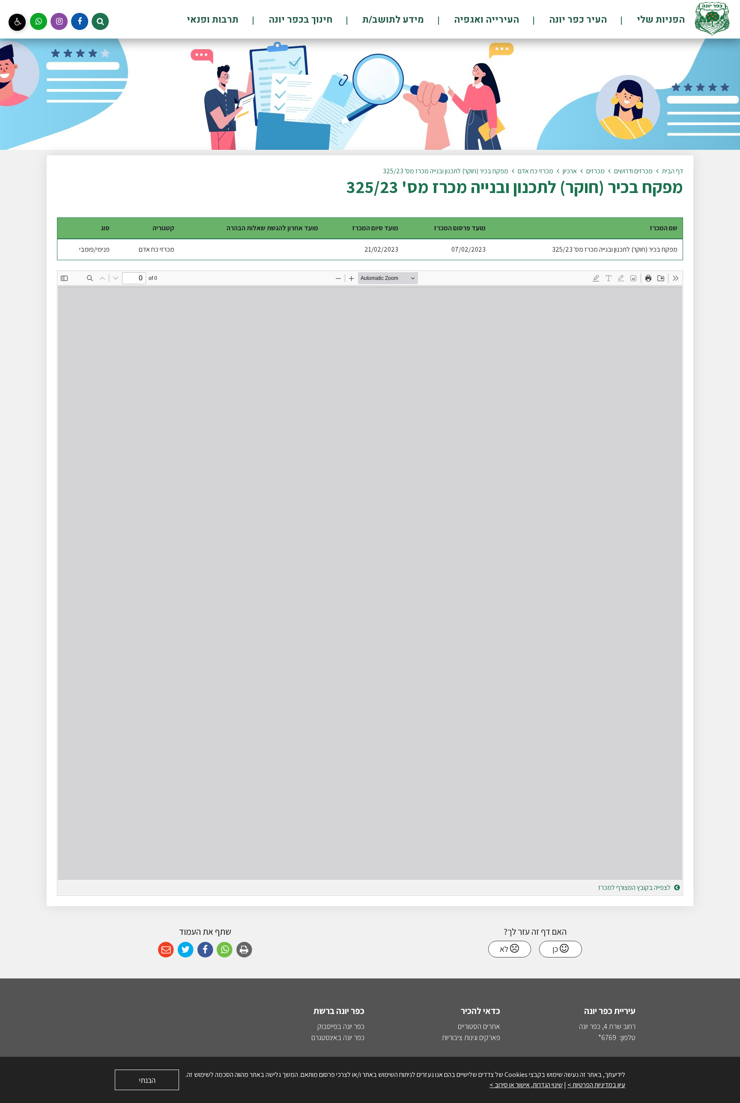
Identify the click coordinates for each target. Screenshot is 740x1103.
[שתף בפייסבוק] (205, 950)
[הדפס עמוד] (244, 950)
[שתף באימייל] (166, 950)
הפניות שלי (660, 20)
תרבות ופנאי (213, 20)
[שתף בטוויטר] (185, 950)
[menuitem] (646, 19)
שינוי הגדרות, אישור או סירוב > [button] (526, 1084)
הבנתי (147, 1080)
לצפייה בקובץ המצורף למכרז (635, 887)
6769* (607, 1037)
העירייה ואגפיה (485, 20)
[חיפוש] (100, 21)
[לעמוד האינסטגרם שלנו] (59, 21)
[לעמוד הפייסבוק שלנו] (79, 21)
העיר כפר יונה (577, 20)
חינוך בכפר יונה (299, 20)
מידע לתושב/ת (392, 20)
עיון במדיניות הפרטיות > (596, 1084)
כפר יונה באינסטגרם (337, 1037)
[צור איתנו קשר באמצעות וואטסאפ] (38, 21)
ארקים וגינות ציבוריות (469, 1037)
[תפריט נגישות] (17, 22)
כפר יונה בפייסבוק (340, 1026)
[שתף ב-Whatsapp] (224, 950)
